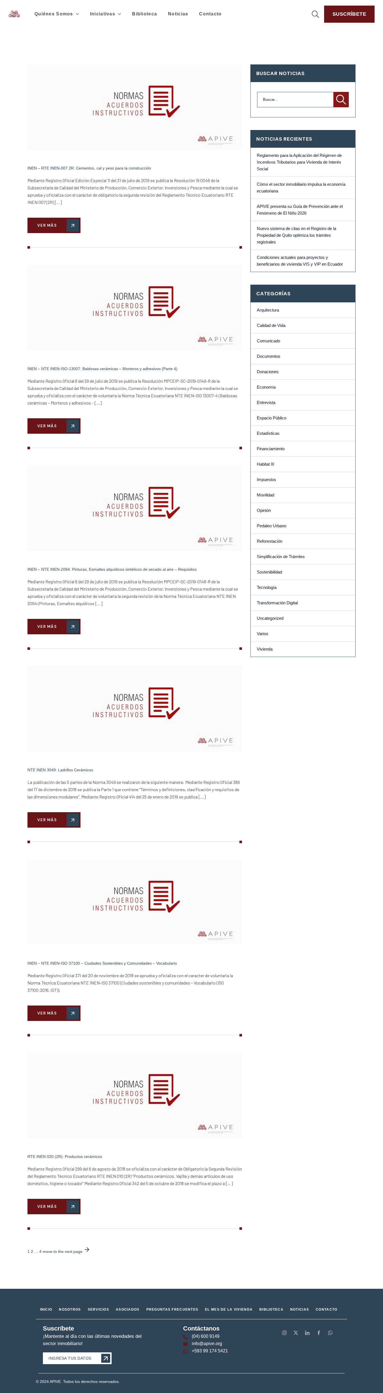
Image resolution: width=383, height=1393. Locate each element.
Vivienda (265, 649)
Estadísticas (268, 433)
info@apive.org (207, 1343)
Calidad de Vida (271, 325)
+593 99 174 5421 (210, 1350)
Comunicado (268, 341)
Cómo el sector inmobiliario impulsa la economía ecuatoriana (301, 187)
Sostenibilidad (269, 572)
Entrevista (266, 402)
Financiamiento (271, 449)
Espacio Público (271, 418)
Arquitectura (268, 310)
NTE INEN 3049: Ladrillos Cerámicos (60, 770)
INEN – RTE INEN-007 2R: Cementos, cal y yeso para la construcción (89, 168)
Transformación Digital (277, 603)
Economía (266, 387)
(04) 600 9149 (206, 1336)
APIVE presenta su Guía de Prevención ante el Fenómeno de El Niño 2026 (300, 209)
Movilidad (265, 495)
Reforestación (269, 541)
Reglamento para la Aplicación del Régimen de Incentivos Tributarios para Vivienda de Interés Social (299, 162)
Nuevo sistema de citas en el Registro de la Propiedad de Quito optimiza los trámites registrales (296, 235)
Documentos (268, 356)
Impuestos (266, 479)
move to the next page (63, 1251)
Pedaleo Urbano (271, 526)
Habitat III (265, 464)
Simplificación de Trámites (281, 556)
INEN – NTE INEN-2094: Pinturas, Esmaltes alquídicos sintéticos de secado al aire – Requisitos (112, 569)
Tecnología (266, 587)
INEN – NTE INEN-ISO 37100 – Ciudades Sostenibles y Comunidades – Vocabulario (102, 963)
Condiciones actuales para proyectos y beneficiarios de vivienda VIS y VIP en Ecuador (300, 260)
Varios (262, 634)
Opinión (264, 510)
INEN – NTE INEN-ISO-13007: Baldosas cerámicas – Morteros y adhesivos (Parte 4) (102, 368)
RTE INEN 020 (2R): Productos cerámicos (64, 1156)
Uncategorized (270, 618)
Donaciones (268, 372)
